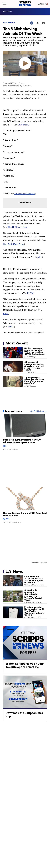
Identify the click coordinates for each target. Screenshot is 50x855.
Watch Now (42, 4)
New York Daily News (13, 243)
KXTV (30, 293)
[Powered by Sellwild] (43, 563)
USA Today (23, 124)
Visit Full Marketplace (38, 411)
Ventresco (30, 193)
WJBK (11, 326)
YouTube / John (20, 193)
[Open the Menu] (4, 4)
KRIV (6, 313)
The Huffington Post (17, 227)
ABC (39, 256)
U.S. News (9, 22)
